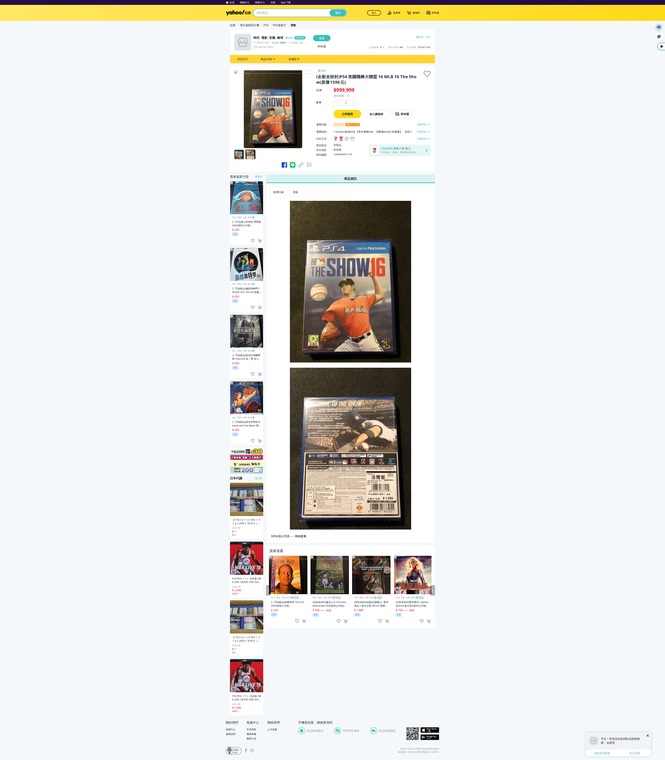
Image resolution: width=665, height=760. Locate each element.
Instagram (252, 750)
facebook (246, 750)
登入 (374, 12)
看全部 (258, 478)
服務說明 (231, 734)
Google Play (429, 737)
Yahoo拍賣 (238, 13)
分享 (428, 37)
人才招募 (272, 729)
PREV (268, 590)
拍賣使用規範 (422, 752)
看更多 (258, 176)
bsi (233, 750)
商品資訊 (350, 178)
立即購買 (347, 114)
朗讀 (658, 27)
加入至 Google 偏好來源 (658, 36)
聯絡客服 (251, 734)
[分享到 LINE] (292, 165)
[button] (243, 59)
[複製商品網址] (301, 165)
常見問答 (251, 729)
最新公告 (251, 738)
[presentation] (427, 74)
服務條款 (402, 752)
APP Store (429, 730)
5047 (270, 47)
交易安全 (435, 752)
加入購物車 (376, 114)
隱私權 (411, 752)
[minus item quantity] (336, 103)
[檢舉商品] (309, 165)
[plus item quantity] (355, 103)
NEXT (432, 590)
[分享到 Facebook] (284, 165)
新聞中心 (231, 729)
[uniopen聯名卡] (246, 467)
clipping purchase (303, 621)
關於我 (419, 37)
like (297, 621)
